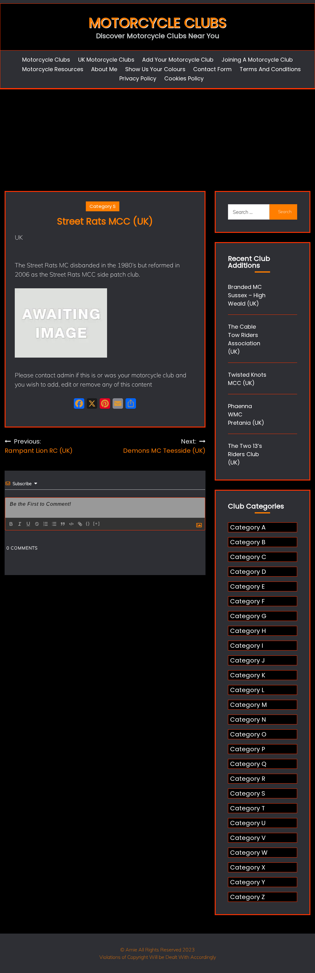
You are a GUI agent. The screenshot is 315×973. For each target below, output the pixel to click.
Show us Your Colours (155, 69)
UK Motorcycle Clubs (106, 59)
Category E (247, 586)
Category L (247, 690)
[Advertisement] (157, 135)
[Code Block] (71, 524)
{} (88, 523)
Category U (247, 823)
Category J (247, 660)
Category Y (247, 882)
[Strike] (37, 524)
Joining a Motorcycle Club (257, 59)
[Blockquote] (62, 524)
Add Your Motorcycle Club (177, 59)
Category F (247, 601)
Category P (247, 749)
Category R (247, 778)
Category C (248, 557)
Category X (247, 867)
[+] (96, 523)
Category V (248, 837)
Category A (247, 527)
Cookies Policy (184, 78)
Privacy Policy (137, 78)
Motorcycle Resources (52, 69)
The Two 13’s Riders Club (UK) (245, 454)
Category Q (248, 764)
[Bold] (11, 524)
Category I (246, 645)
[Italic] (19, 524)
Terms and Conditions (270, 69)
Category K (247, 675)
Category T (247, 808)
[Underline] (28, 524)
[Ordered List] (45, 524)
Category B (247, 542)
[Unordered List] (54, 524)
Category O (248, 734)
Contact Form (212, 69)
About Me (104, 69)
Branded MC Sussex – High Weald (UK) (246, 295)
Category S (103, 206)
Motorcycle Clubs (157, 22)
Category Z (247, 897)
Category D (248, 571)
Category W (249, 852)
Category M (248, 704)
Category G (248, 616)
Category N (248, 719)
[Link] (80, 524)
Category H (248, 630)
